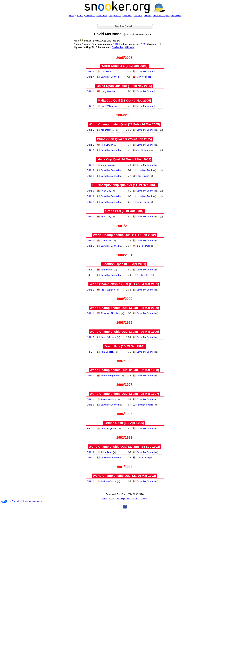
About (104, 499)
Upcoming (127, 15)
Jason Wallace (108, 399)
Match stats (176, 15)
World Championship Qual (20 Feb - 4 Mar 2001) (124, 284)
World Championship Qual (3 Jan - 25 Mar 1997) (124, 393)
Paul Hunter (107, 269)
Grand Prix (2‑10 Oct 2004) (124, 211)
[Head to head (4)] (161, 130)
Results (117, 15)
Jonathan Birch (144, 170)
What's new (102, 15)
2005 (143, 44)
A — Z (111, 499)
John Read (106, 452)
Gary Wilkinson (109, 106)
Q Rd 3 (90, 165)
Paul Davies (142, 176)
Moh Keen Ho (143, 76)
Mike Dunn (106, 240)
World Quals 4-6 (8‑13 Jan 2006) (124, 66)
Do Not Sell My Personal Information (25, 501)
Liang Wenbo (108, 91)
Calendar (138, 15)
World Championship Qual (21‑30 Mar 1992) (124, 475)
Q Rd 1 (90, 91)
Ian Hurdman (143, 245)
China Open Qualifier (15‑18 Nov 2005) (124, 86)
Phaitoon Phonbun (110, 313)
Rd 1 (89, 275)
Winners (148, 15)
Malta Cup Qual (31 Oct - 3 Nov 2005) (124, 100)
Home (71, 15)
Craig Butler (142, 202)
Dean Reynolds (109, 428)
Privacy (144, 499)
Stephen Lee (143, 275)
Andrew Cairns (108, 481)
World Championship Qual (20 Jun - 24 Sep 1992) (124, 446)
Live (111, 15)
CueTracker (117, 47)
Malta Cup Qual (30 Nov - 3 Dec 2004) (124, 159)
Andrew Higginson (110, 375)
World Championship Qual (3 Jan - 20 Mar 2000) (124, 308)
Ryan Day (106, 190)
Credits (127, 499)
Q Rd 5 (90, 71)
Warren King (143, 457)
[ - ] (155, 34)
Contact (119, 499)
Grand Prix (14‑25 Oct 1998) (124, 346)
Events (80, 15)
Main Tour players (161, 15)
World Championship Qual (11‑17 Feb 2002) (124, 235)
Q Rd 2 (90, 129)
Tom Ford (106, 71)
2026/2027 (90, 15)
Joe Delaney (107, 129)
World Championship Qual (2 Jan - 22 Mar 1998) (124, 370)
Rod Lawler (107, 144)
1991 (115, 44)
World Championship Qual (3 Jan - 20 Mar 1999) (124, 331)
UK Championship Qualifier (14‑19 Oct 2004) (124, 185)
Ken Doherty (107, 351)
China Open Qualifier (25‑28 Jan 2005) (124, 139)
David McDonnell (145, 71)
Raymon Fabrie (144, 404)
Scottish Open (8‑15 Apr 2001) (124, 264)
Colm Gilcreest (108, 337)
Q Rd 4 (90, 76)
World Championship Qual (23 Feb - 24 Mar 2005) (124, 124)
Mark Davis (107, 165)
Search (135, 499)
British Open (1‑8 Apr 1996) (124, 423)
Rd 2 (89, 269)
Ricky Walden (108, 289)
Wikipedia (129, 47)
